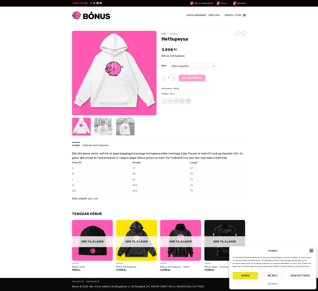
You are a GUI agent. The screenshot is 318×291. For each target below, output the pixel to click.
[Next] (151, 73)
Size (163, 66)
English (214, 15)
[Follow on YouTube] (101, 3)
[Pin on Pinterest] (182, 101)
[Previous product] (243, 33)
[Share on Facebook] (164, 101)
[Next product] (238, 33)
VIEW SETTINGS (300, 275)
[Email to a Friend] (176, 101)
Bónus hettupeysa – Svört (174, 267)
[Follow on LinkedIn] (98, 3)
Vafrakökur (273, 283)
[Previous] (78, 73)
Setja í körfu (192, 77)
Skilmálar (241, 3)
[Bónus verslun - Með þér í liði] (91, 15)
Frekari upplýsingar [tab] (95, 145)
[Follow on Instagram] (94, 3)
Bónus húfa (78, 267)
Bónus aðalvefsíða (203, 3)
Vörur (223, 3)
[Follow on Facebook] (91, 3)
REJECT (273, 275)
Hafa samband (196, 15)
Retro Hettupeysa (126, 267)
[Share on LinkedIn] (188, 101)
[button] (311, 250)
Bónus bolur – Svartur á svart (220, 267)
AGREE (245, 275)
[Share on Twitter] (170, 101)
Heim (163, 33)
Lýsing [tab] (76, 145)
